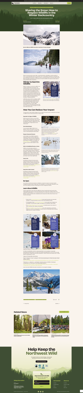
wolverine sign (46, 133)
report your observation (53, 170)
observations (54, 133)
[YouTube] (42, 391)
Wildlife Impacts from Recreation (35, 7)
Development (64, 391)
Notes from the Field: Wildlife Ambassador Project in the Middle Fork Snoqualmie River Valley (40, 336)
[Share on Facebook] (59, 300)
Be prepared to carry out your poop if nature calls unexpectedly (31, 165)
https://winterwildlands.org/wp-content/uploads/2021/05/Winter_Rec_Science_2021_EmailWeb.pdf (40, 260)
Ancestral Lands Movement (39, 202)
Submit (42, 386)
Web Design (58, 391)
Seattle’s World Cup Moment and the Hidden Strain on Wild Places (22, 336)
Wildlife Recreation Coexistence (47, 7)
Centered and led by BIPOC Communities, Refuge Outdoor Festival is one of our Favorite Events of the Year (60, 336)
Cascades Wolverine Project (36, 199)
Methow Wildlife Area (27, 141)
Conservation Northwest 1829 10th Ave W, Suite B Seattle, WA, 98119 (19, 387)
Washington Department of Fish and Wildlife (35, 205)
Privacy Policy (26, 391)
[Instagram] (38, 391)
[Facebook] (40, 391)
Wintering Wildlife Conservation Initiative (43, 249)
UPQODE (68, 391)
